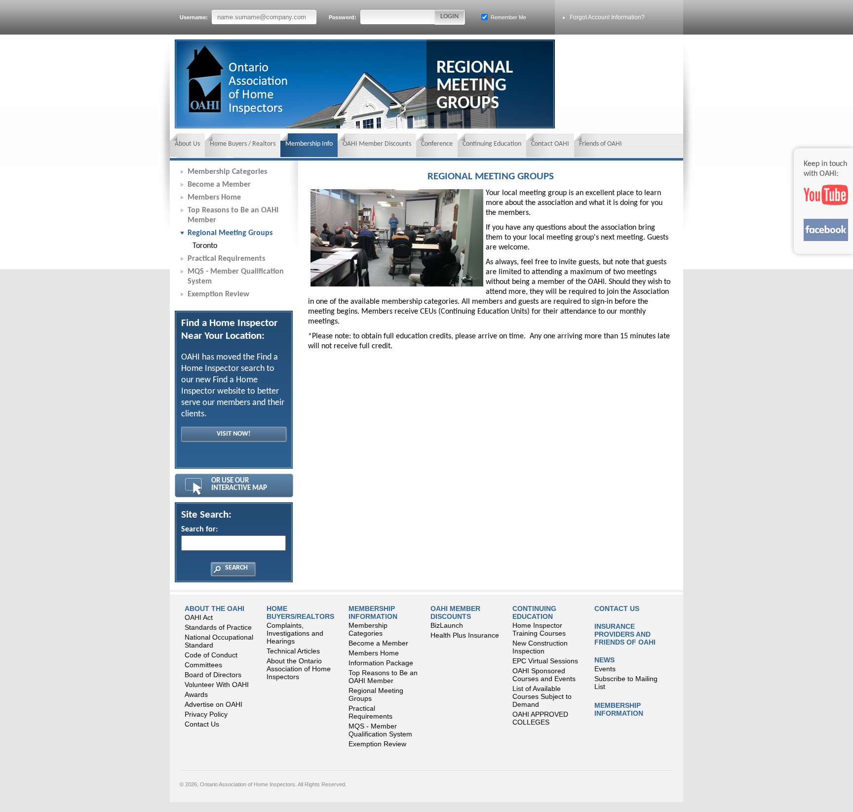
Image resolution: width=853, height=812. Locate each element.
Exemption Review (218, 294)
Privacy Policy (206, 714)
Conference (437, 144)
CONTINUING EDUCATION (534, 612)
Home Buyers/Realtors (300, 612)
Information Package (381, 663)
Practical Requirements (226, 259)
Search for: (199, 529)
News (604, 660)
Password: (343, 17)
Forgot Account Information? (607, 17)
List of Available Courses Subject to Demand (542, 696)
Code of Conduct (211, 655)
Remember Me (507, 17)
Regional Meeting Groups (230, 233)
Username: (194, 17)
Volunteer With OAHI (217, 685)
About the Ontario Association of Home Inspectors (299, 669)
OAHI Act (199, 617)
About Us (187, 144)
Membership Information (373, 612)
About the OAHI (214, 608)
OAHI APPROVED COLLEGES (540, 718)
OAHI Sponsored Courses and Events (544, 675)
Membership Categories (227, 172)
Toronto (205, 246)
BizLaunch (446, 625)
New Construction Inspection (540, 647)
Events (605, 669)
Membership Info (309, 144)
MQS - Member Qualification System (236, 276)
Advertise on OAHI (213, 704)
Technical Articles (293, 651)
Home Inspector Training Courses (539, 629)
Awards (196, 694)
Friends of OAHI (600, 144)
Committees (203, 665)
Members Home (214, 198)
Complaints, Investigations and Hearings (295, 633)
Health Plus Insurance (464, 635)
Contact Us (202, 724)
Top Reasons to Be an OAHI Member (233, 215)
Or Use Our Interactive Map (239, 484)
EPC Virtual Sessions (545, 661)
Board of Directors (213, 675)
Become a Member (219, 185)
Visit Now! (234, 434)
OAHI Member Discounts (377, 144)
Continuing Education (492, 144)
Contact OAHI (550, 144)
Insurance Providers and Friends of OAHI (625, 634)
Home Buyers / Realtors (242, 144)
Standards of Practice (218, 627)
